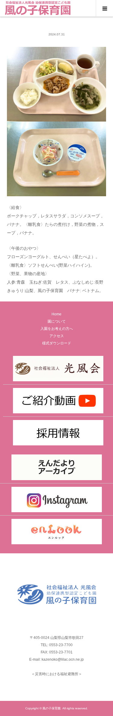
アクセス (56, 336)
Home (56, 314)
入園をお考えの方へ (56, 329)
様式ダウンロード (56, 343)
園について (57, 321)
